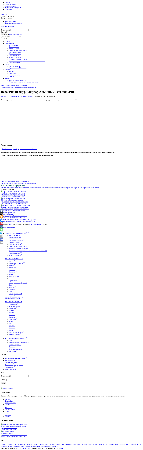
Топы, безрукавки (15, 276)
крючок (4, 444)
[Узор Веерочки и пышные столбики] (13, 191)
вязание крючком (21, 444)
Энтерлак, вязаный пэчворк (18, 248)
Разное (12, 296)
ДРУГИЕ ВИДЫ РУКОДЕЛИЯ (16, 338)
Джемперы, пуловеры (17, 263)
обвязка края (46, 446)
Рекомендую (10, 367)
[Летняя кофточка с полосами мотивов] (14, 435)
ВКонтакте (8, 408)
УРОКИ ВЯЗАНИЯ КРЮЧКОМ (11, 96)
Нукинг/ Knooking (15, 255)
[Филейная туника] (7, 431)
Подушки (12, 287)
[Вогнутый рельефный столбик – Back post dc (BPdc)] (19, 219)
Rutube (7, 411)
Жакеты (12, 265)
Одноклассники (10, 409)
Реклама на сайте (10, 403)
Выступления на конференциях (16, 358)
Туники (12, 270)
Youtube (7, 416)
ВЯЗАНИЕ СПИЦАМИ (13, 302)
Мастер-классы (10, 360)
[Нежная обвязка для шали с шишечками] (15, 209)
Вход (2, 26)
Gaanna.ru (4, 14)
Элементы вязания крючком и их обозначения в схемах (28, 251)
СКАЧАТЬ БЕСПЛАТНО (14, 298)
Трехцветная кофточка (8, 429)
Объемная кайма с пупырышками (12, 200)
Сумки (11, 291)
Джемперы (13, 308)
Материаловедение (12, 363)
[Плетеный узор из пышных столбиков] (14, 202)
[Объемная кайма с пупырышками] (13, 198)
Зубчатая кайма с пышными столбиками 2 (15, 85)
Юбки (11, 278)
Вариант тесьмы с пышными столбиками (14, 207)
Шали (11, 285)
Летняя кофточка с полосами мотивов (13, 436)
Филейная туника (7, 433)
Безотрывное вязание (16, 240)
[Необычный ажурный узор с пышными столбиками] (19, 149)
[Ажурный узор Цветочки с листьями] (14, 216)
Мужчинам (13, 319)
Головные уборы (15, 306)
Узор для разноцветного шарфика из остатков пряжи (18, 87)
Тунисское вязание (15, 244)
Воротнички (13, 281)
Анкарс (12, 340)
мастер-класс (44, 444)
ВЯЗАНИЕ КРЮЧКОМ (14, 259)
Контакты (8, 404)
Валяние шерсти (15, 345)
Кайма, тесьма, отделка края (19, 246)
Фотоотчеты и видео (12, 369)
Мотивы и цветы (15, 242)
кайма (37, 444)
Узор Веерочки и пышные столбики (13, 193)
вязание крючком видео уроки (72, 444)
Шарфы (12, 328)
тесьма (23, 446)
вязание (85, 444)
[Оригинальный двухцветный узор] (13, 195)
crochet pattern (93, 444)
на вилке (17, 446)
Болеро (12, 261)
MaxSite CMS (26, 448)
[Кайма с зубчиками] (8, 212)
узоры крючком (125, 444)
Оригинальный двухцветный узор (12, 196)
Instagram (8, 415)
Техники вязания (15, 334)
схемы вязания (104, 444)
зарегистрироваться (15, 34)
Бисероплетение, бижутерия (19, 342)
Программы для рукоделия (14, 365)
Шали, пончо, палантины (13, 23)
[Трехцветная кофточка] (9, 428)
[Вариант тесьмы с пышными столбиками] (15, 205)
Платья (11, 274)
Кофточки (13, 272)
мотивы (30, 444)
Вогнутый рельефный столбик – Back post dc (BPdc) (18, 221)
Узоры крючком (28, 96)
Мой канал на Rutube (8, 228)
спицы (10, 446)
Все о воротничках (11, 21)
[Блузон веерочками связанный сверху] (14, 424)
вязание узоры (114, 444)
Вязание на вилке (15, 253)
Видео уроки (13, 304)
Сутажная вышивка (16, 349)
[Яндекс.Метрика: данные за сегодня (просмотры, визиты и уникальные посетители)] (7, 388)
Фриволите (13, 351)
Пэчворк (12, 347)
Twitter (7, 413)
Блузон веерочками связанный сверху (13, 426)
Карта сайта (9, 401)
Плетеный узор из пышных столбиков (13, 203)
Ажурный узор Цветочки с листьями (13, 217)
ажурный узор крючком (34, 446)
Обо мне (7, 399)
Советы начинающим (16, 332)
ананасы (54, 446)
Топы (11, 323)
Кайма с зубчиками (7, 214)
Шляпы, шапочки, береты (18, 283)
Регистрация (9, 26)
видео (11, 444)
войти (11, 224)
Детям (11, 310)
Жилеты (12, 267)
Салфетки (12, 289)
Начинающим (14, 235)
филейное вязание (56, 444)
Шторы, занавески (15, 294)
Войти (3, 34)
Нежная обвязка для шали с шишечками (14, 210)
